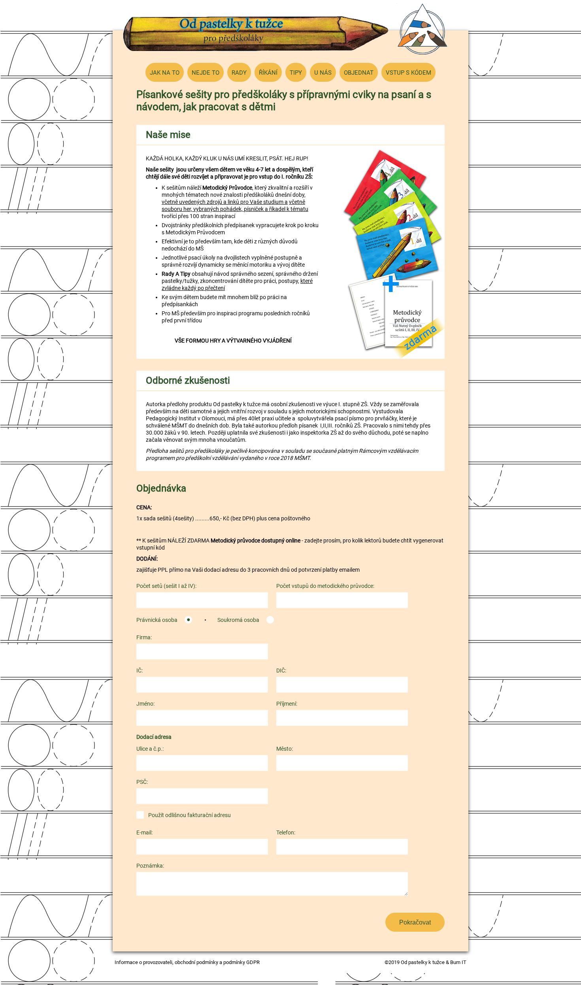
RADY (239, 72)
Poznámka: (150, 866)
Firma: (144, 637)
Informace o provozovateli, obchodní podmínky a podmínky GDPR (187, 962)
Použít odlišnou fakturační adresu (189, 815)
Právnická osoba (156, 620)
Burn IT (458, 962)
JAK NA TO (164, 72)
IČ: (139, 670)
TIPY (296, 72)
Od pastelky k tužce (256, 33)
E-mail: (144, 832)
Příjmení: (286, 704)
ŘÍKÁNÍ (268, 72)
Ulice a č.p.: (150, 749)
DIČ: (281, 670)
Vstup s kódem (408, 72)
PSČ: (142, 782)
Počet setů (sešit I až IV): (166, 586)
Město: (284, 749)
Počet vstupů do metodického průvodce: (325, 586)
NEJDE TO (205, 72)
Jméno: (145, 704)
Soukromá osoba (238, 620)
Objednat (359, 72)
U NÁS (323, 72)
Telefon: (285, 832)
